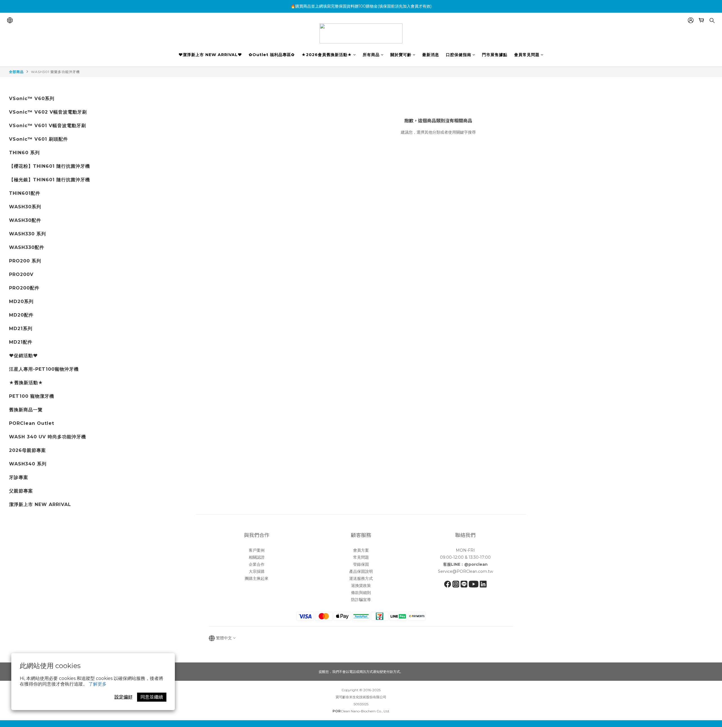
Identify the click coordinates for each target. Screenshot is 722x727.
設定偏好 (124, 697)
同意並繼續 (151, 697)
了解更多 (98, 684)
